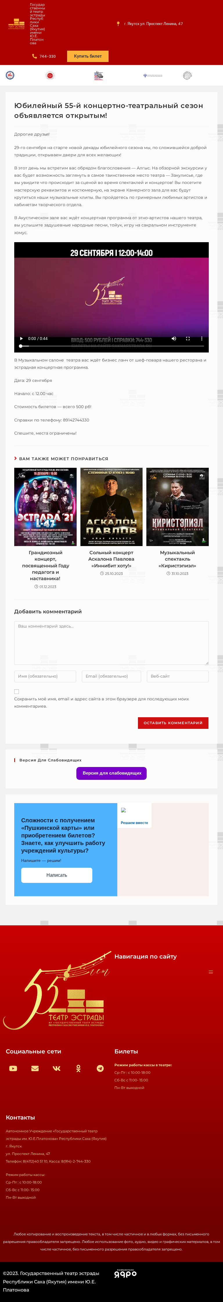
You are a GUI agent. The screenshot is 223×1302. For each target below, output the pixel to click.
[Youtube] (13, 1068)
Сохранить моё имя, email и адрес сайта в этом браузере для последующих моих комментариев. (101, 702)
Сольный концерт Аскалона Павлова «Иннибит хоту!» (111, 559)
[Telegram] (100, 1068)
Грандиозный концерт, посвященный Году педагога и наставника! (45, 566)
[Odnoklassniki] (78, 1068)
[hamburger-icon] (210, 972)
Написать (56, 875)
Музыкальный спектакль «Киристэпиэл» (177, 559)
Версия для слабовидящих (111, 772)
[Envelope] (35, 1068)
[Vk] (56, 1068)
